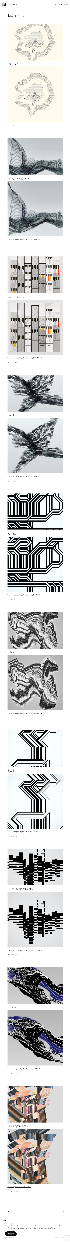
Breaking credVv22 (18, 1126)
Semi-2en (13, 64)
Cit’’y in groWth (16, 296)
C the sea (12, 1007)
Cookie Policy (51, 1228)
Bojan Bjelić (12, 4)
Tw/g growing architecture (22, 178)
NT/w (11, 652)
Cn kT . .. (12, 415)
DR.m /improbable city (20, 888)
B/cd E (11, 770)
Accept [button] (11, 1234)
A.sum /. (12, 533)
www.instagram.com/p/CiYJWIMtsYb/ (19, 1187)
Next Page (62, 1211)
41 (8, 1211)
